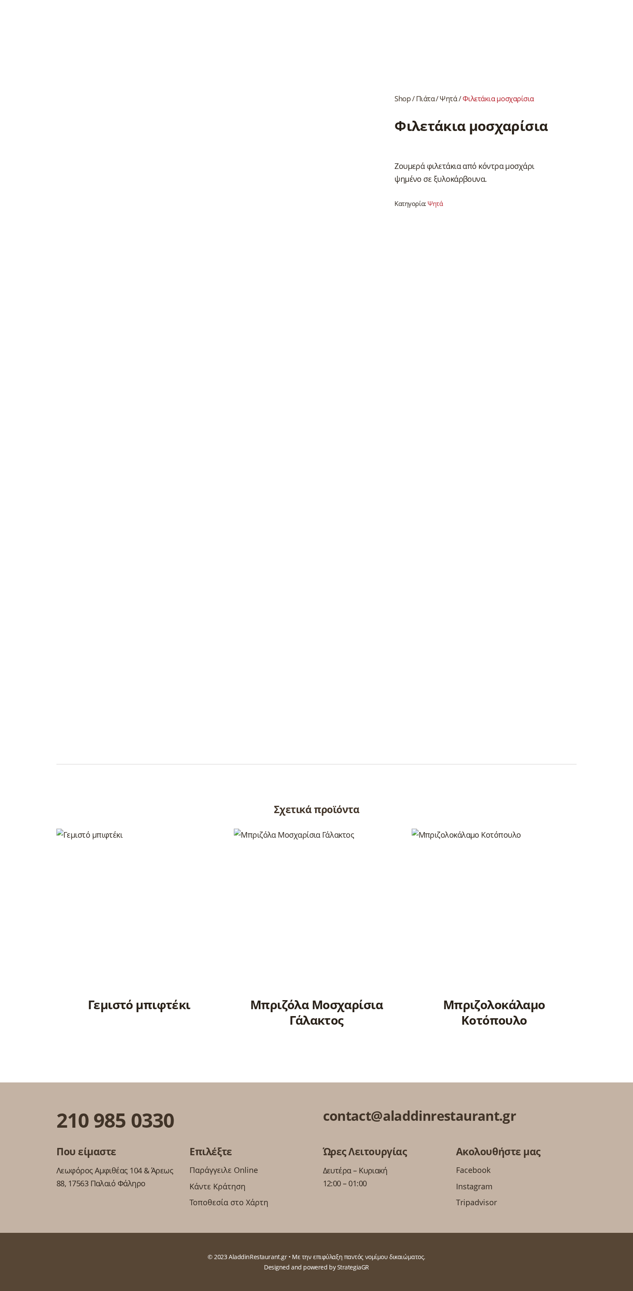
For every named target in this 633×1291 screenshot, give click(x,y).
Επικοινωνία (511, 27)
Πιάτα (554, 27)
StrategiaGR (353, 1267)
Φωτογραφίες (454, 27)
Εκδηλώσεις (115, 27)
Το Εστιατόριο (171, 27)
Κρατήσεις (65, 27)
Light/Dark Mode (614, 27)
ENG (590, 27)
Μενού (24, 27)
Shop (402, 98)
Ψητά (448, 98)
